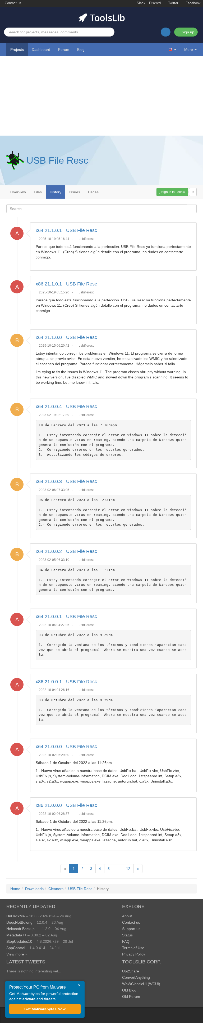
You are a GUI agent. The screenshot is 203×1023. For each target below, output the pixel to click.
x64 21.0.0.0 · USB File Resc (66, 746)
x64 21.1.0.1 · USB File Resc (66, 230)
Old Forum (131, 996)
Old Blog (129, 990)
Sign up (187, 32)
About (127, 916)
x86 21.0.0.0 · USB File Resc (66, 805)
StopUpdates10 (19, 941)
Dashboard (41, 49)
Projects (17, 49)
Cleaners (55, 889)
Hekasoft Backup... (22, 929)
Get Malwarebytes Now (45, 1009)
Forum (63, 49)
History (55, 192)
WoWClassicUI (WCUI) (141, 984)
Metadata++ (16, 935)
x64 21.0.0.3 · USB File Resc (66, 481)
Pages (93, 192)
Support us (131, 929)
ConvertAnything (136, 977)
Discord (155, 3)
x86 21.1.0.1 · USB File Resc (66, 284)
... (117, 868)
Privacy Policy (133, 954)
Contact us (12, 3)
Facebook (192, 3)
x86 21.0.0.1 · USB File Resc (66, 681)
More (188, 49)
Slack (140, 3)
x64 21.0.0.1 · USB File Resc (66, 616)
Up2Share (130, 971)
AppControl (15, 948)
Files (38, 192)
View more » (16, 954)
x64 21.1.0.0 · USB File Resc (66, 337)
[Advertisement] (101, 96)
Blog (81, 49)
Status (127, 935)
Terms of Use (133, 948)
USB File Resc (57, 160)
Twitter (172, 3)
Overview (18, 192)
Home (15, 889)
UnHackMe (15, 916)
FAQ (126, 941)
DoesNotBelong (19, 922)
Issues (74, 192)
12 (128, 868)
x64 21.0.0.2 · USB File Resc (66, 551)
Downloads (34, 889)
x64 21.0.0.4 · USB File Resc (66, 406)
